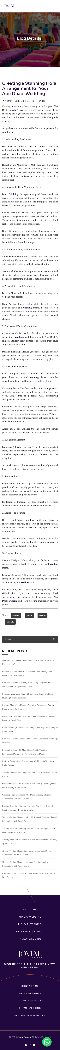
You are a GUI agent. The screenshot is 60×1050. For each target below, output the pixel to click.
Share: (5, 615)
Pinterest (42, 615)
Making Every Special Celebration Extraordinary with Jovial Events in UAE (28, 662)
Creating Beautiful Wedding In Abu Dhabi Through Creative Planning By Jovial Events (28, 830)
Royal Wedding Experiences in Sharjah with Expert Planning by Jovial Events (30, 729)
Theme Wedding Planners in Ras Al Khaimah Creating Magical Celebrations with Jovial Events (29, 819)
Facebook (16, 615)
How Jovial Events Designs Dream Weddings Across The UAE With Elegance (29, 875)
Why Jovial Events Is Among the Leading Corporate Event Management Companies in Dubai (27, 685)
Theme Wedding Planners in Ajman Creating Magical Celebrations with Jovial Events (25, 864)
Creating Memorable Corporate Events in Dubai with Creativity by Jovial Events (29, 842)
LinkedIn (10, 622)
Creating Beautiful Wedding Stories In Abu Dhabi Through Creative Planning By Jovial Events (27, 808)
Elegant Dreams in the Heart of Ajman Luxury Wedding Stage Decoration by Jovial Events (29, 785)
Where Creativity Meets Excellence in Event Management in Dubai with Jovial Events (28, 673)
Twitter (29, 615)
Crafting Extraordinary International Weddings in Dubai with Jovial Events (28, 763)
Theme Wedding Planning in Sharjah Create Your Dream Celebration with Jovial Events (26, 853)
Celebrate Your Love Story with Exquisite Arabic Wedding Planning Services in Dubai (27, 696)
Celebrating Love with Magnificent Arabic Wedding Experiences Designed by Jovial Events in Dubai (24, 752)
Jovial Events (24, 1037)
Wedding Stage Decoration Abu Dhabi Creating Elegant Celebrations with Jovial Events (26, 797)
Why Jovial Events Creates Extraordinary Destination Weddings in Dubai (30, 741)
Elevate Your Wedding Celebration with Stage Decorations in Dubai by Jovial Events (28, 718)
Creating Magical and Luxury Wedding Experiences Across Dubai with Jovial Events (28, 707)
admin (8, 101)
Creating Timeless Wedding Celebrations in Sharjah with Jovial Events (29, 774)
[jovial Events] (9, 6)
